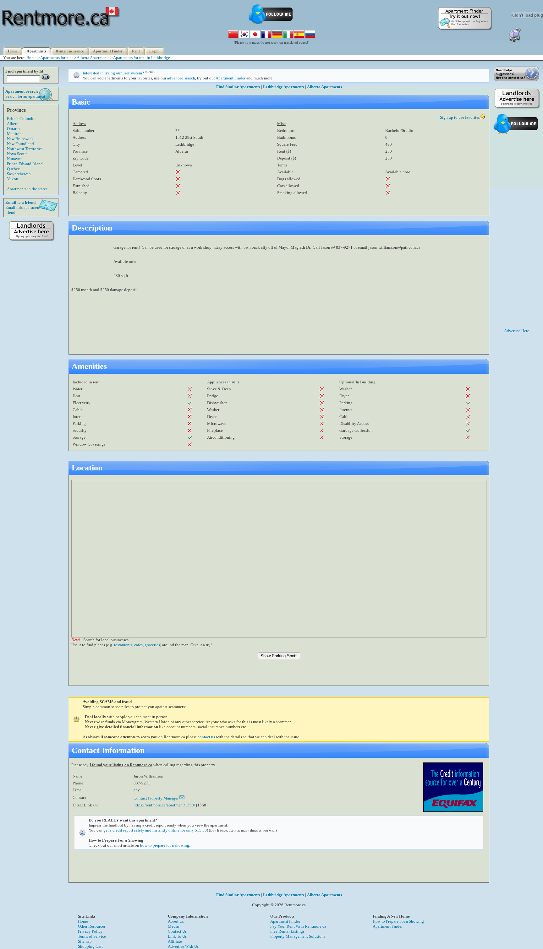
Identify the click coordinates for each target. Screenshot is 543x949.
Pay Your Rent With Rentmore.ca (298, 926)
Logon (154, 51)
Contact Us (177, 931)
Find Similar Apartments (238, 86)
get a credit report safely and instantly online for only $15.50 (155, 830)
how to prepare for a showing (164, 845)
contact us (206, 737)
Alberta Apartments (93, 57)
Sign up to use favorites (460, 117)
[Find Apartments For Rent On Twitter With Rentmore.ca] (271, 24)
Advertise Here (516, 330)
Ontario (13, 128)
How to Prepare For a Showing (398, 921)
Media (173, 926)
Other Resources (92, 926)
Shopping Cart (90, 946)
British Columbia (21, 118)
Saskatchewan (19, 173)
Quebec (13, 168)
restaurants (123, 645)
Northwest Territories (24, 148)
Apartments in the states (27, 189)
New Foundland (20, 143)
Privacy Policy (90, 931)
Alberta (13, 123)
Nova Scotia (17, 153)
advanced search (181, 78)
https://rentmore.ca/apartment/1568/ (164, 805)
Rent (136, 51)
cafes (138, 645)
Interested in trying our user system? (113, 73)
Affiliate (175, 941)
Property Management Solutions (297, 936)
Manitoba (15, 133)
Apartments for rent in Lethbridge (141, 57)
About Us (176, 921)
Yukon (12, 178)
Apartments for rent (56, 57)
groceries (152, 645)
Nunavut (14, 158)
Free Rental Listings (287, 931)
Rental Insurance (70, 51)
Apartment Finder (108, 51)
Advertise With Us (183, 946)
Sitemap (85, 941)
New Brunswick (20, 138)
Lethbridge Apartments (283, 86)
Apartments (36, 51)
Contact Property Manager (156, 798)
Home (12, 51)
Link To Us (177, 936)
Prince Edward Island (25, 163)
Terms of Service (92, 936)
